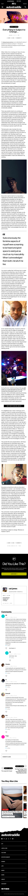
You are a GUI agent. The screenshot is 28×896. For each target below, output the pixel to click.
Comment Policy (21, 893)
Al (6, 679)
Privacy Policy (16, 893)
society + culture (14, 26)
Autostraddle (10, 1)
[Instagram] (1, 838)
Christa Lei (5, 816)
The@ (6, 736)
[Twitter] (8, 838)
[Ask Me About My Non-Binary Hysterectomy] (11, 802)
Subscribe (25, 3)
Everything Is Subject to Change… (6, 599)
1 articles (18, 591)
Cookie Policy (12, 893)
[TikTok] (6, 838)
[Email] (10, 838)
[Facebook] (4, 838)
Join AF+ (19, 405)
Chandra (7, 664)
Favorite (12, 38)
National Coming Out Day (8, 42)
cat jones (10, 35)
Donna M (7, 693)
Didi (6, 715)
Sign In (2, 3)
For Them (19, 1)
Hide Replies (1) (12, 648)
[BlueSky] (12, 838)
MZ (6, 615)
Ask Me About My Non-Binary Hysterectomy (12, 813)
